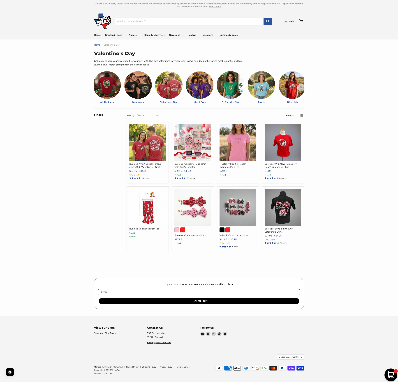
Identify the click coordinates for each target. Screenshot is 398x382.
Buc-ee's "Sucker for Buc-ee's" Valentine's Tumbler (190, 165)
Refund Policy (132, 367)
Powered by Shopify (103, 373)
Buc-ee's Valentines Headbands (191, 235)
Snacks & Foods (114, 35)
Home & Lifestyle (153, 35)
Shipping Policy (149, 367)
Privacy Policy (166, 367)
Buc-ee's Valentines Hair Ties (144, 228)
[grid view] (297, 115)
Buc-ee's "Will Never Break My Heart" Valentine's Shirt (281, 165)
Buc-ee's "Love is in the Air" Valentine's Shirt (279, 230)
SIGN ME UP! (199, 301)
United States (289, 357)
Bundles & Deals (229, 35)
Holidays (192, 35)
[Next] (301, 87)
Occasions (175, 35)
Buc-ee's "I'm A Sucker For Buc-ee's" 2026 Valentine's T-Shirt (145, 165)
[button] (289, 21)
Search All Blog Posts (105, 333)
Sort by (130, 115)
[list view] (302, 115)
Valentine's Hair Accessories (234, 235)
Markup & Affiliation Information (108, 367)
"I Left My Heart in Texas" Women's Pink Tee (233, 165)
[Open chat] (10, 372)
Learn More (215, 6)
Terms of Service (183, 367)
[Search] (268, 21)
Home (97, 35)
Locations (208, 35)
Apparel (133, 35)
